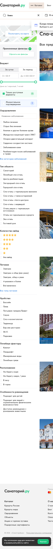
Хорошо (43, 541)
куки (19, 540)
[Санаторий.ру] (14, 5)
